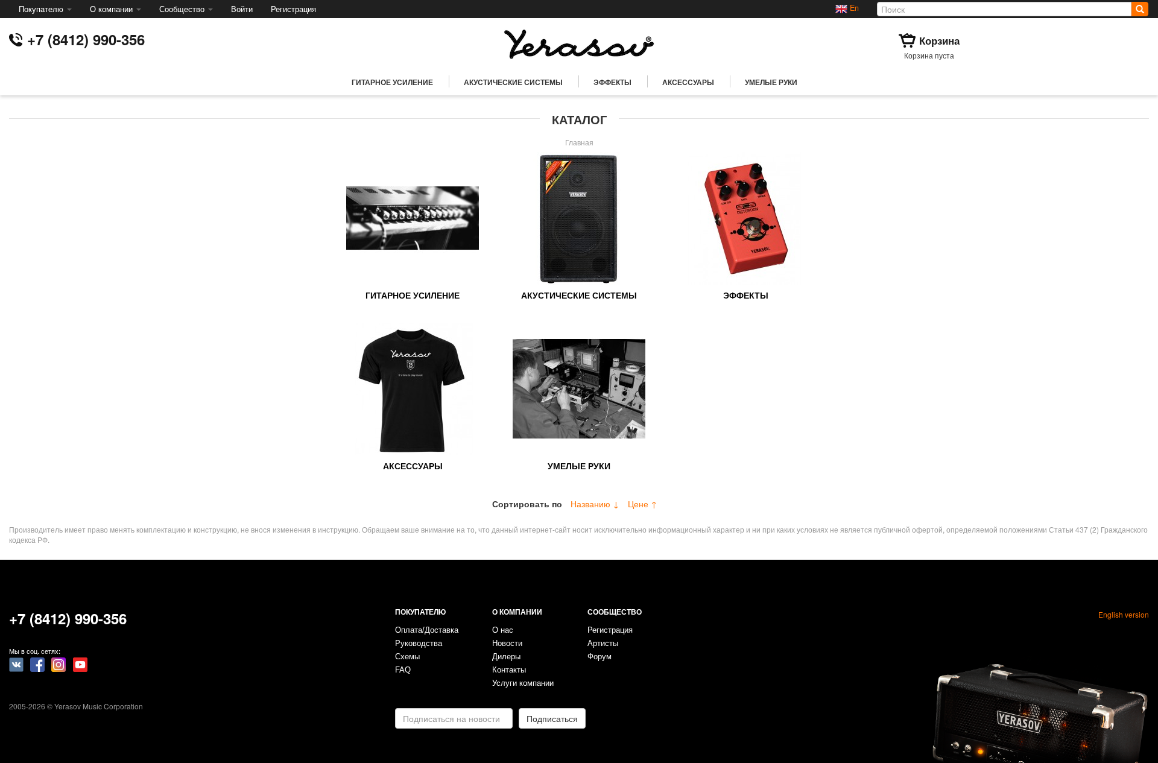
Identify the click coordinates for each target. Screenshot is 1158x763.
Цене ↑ (642, 504)
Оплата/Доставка (426, 630)
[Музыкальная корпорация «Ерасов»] (579, 43)
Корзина (939, 40)
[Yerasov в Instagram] (58, 663)
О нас (502, 630)
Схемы (407, 657)
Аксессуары (688, 82)
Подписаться (552, 718)
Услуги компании (523, 683)
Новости (507, 643)
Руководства (418, 643)
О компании (112, 9)
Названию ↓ (595, 504)
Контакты (509, 670)
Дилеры (506, 657)
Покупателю (42, 9)
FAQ (403, 670)
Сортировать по (527, 504)
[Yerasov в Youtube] (80, 663)
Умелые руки (771, 82)
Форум (599, 657)
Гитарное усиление (392, 82)
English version (1123, 614)
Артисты (602, 643)
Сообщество (183, 9)
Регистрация (293, 9)
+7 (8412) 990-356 (86, 39)
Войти (242, 9)
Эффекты (612, 82)
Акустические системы (513, 82)
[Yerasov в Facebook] (37, 663)
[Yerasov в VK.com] (16, 663)
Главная (579, 142)
